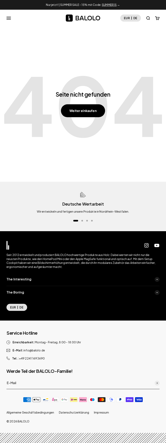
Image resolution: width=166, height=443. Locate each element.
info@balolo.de (34, 350)
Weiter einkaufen (83, 111)
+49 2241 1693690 (32, 358)
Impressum (101, 412)
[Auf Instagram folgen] (146, 245)
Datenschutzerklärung (74, 412)
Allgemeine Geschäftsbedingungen (30, 412)
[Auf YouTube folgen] (157, 245)
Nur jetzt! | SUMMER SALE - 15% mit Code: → (83, 4)
